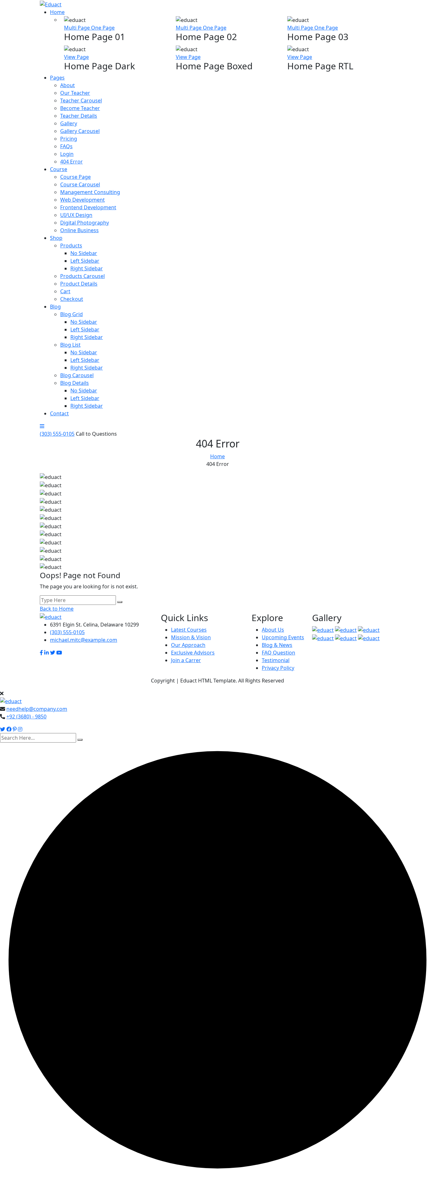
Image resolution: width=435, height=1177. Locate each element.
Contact (59, 413)
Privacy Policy (278, 667)
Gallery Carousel (80, 131)
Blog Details (74, 382)
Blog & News (277, 644)
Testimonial (275, 660)
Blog (55, 306)
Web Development (82, 199)
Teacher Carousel (81, 100)
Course (58, 169)
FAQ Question (278, 652)
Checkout (71, 298)
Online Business (79, 230)
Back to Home (57, 608)
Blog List (70, 344)
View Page (76, 56)
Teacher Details (78, 115)
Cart (65, 291)
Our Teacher (75, 92)
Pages (57, 77)
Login (67, 153)
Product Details (78, 283)
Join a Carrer (186, 660)
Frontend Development (88, 207)
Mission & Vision (191, 637)
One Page (103, 27)
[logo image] (11, 700)
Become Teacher (80, 108)
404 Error (71, 161)
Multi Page (77, 27)
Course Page (75, 176)
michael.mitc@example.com (83, 639)
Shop (56, 237)
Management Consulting (90, 192)
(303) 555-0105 (57, 433)
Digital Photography (84, 222)
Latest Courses (189, 629)
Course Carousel (80, 184)
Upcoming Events (283, 637)
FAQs (66, 146)
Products (71, 245)
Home (57, 12)
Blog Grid (71, 314)
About (67, 85)
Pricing (68, 138)
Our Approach (188, 644)
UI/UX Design (76, 214)
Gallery (68, 123)
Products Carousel (82, 276)
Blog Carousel (77, 375)
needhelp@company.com (36, 708)
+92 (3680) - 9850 (26, 716)
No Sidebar (83, 253)
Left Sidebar (84, 260)
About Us (273, 629)
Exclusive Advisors (193, 652)
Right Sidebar (86, 268)
